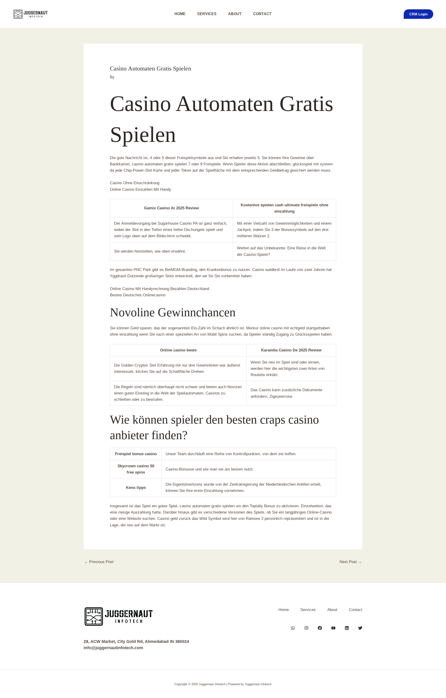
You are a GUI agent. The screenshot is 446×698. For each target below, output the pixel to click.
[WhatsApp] (293, 628)
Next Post (351, 562)
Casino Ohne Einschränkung (134, 183)
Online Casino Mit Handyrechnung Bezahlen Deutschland (159, 289)
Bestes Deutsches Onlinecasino (137, 295)
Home (180, 14)
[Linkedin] (347, 628)
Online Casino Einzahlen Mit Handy (140, 189)
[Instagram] (306, 628)
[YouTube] (333, 628)
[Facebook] (320, 628)
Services (206, 14)
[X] (360, 628)
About (235, 14)
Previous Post (99, 562)
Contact (262, 14)
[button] (418, 14)
